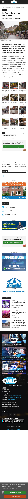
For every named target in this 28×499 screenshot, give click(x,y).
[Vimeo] (18, 414)
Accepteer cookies (15, 492)
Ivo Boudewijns (17, 18)
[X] (11, 155)
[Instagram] (10, 414)
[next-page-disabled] (5, 176)
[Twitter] (6, 414)
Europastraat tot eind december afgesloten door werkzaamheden (20, 164)
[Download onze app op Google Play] (7, 422)
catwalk (8, 133)
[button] (14, 190)
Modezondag (20, 133)
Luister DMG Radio (10, 207)
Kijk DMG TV (8, 210)
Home (3, 7)
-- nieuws (4, 10)
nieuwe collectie (6, 135)
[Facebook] (8, 155)
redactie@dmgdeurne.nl (16, 395)
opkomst (13, 135)
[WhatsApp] (15, 155)
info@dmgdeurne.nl (13, 399)
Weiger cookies (15, 496)
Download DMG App (10, 214)
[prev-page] (3, 176)
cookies (15, 484)
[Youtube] (14, 414)
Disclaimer (19, 429)
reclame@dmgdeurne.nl (14, 397)
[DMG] (16, 2)
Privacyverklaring (10, 429)
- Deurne (7, 7)
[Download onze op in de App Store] (18, 422)
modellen (13, 133)
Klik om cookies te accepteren (13, 147)
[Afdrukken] (18, 155)
